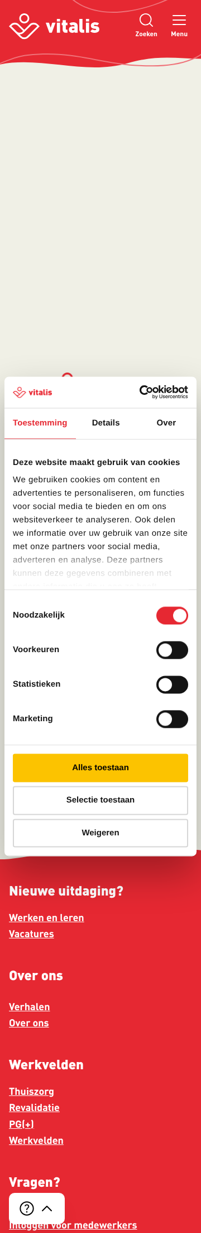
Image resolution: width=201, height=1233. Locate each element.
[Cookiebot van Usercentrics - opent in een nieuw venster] (141, 392)
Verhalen (29, 1007)
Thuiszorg (31, 1091)
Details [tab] (106, 423)
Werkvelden (36, 1140)
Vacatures (31, 934)
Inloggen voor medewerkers (73, 1225)
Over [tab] (166, 423)
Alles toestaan (100, 767)
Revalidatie (34, 1108)
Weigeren (100, 833)
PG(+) (21, 1124)
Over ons (29, 1023)
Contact (26, 1209)
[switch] (172, 650)
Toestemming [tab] (40, 423)
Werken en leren (46, 918)
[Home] (54, 26)
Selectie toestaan (100, 800)
